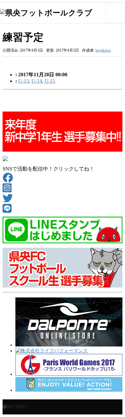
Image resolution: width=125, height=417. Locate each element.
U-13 (23, 81)
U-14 (36, 81)
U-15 (50, 81)
